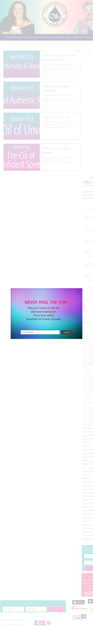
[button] (78, 292)
